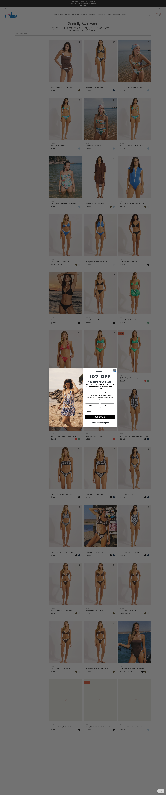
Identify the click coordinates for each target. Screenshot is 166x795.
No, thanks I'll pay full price (100, 423)
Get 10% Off (100, 417)
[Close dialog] (114, 370)
